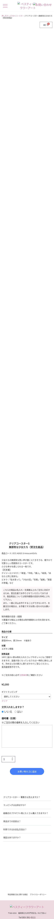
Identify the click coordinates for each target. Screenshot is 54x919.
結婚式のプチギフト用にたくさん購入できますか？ (25, 813)
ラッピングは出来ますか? (14, 805)
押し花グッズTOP (8, 16)
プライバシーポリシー (38, 894)
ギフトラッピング (9, 691)
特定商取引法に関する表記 (18, 894)
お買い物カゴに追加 (27, 771)
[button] (27, 798)
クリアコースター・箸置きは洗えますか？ (21, 797)
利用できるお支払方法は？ (15, 829)
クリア (5, 700)
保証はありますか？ (12, 837)
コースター (20, 16)
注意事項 (23, 675)
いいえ (8, 711)
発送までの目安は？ (12, 821)
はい (19, 711)
